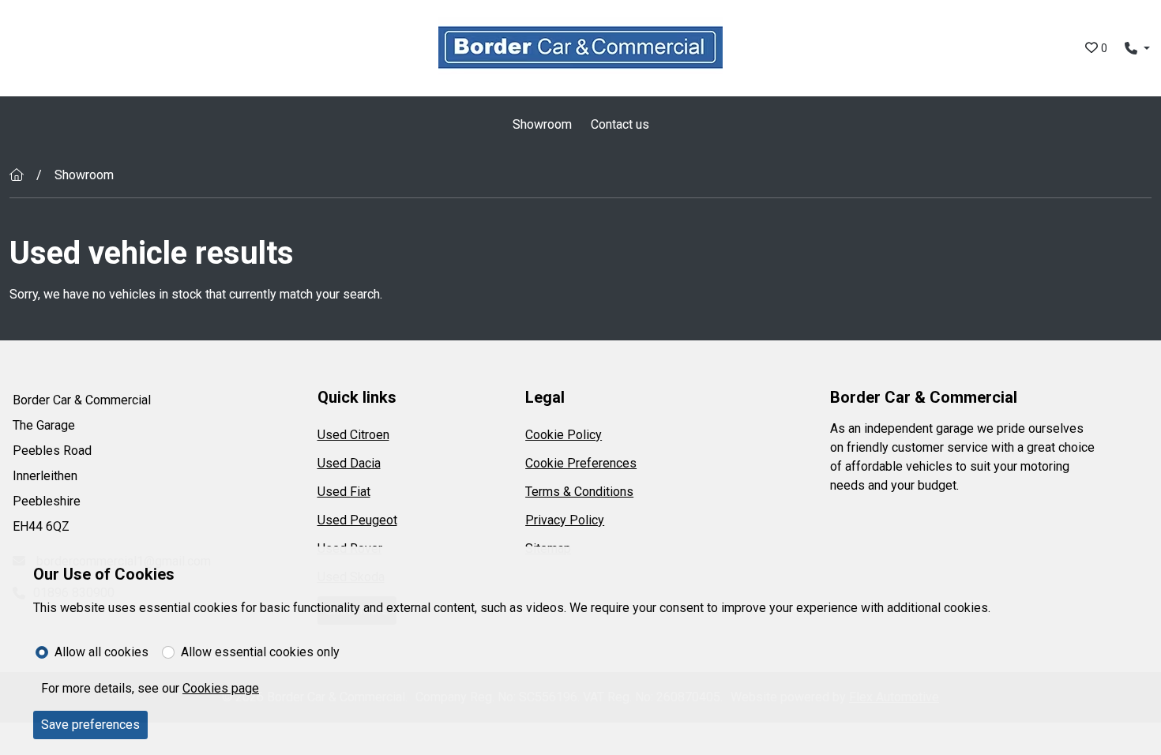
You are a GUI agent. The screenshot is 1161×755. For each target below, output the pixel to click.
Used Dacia (349, 463)
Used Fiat (343, 491)
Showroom (542, 124)
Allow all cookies (101, 651)
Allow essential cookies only (260, 651)
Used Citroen (353, 434)
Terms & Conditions (579, 491)
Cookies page (220, 688)
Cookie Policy (563, 434)
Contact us (620, 124)
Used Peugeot (357, 520)
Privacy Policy (564, 520)
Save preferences (90, 724)
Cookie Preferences (581, 463)
